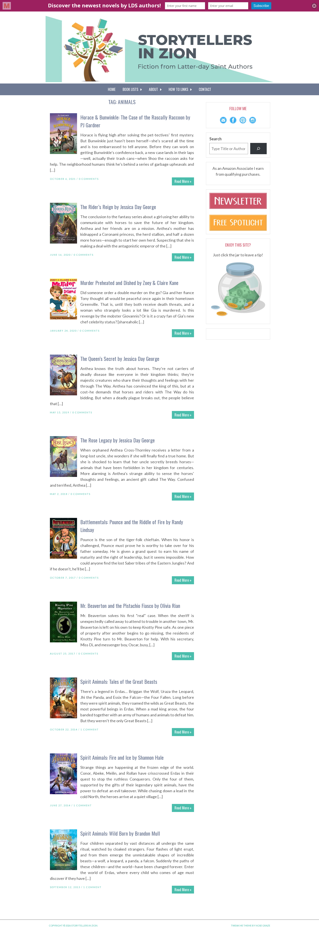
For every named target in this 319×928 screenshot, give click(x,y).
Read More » (182, 181)
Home (111, 89)
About (154, 89)
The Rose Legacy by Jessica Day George (117, 440)
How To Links (179, 89)
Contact (205, 89)
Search (215, 138)
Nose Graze (263, 925)
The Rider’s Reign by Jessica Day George (118, 207)
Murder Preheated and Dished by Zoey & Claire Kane (129, 282)
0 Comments (89, 178)
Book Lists (131, 89)
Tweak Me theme (241, 925)
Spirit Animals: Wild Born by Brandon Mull (120, 833)
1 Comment (90, 729)
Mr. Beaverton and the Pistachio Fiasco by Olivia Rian (130, 605)
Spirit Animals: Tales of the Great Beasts (118, 681)
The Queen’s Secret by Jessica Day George (119, 358)
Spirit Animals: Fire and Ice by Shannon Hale (122, 757)
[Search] (258, 148)
